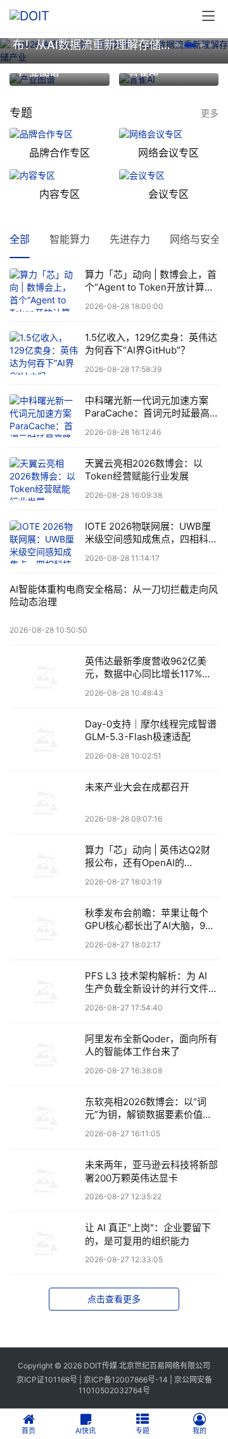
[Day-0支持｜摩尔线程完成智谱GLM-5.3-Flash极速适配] (44, 739)
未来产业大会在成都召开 (137, 787)
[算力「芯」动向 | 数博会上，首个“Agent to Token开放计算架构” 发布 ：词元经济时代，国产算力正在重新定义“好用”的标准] (44, 290)
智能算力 (69, 239)
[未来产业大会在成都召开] (44, 802)
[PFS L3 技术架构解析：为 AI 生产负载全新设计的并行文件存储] (44, 991)
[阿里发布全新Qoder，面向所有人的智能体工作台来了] (44, 1054)
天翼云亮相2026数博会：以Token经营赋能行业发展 (144, 469)
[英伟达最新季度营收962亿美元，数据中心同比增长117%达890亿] (44, 676)
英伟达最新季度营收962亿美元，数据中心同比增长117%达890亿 (148, 668)
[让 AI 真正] (44, 1243)
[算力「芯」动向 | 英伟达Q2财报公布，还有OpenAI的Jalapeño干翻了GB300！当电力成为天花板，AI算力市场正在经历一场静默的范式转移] (44, 865)
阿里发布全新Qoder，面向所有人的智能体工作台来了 (151, 1045)
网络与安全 (195, 239)
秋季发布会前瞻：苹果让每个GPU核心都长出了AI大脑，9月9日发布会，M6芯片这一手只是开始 (151, 920)
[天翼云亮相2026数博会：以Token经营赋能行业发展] (44, 478)
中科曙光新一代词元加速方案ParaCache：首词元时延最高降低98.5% (147, 407)
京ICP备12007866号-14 (126, 1379)
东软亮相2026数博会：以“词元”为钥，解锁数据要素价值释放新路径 (148, 1109)
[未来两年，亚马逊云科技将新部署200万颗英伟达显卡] (44, 1180)
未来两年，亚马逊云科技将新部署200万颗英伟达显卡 (151, 1171)
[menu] (208, 15)
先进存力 (130, 239)
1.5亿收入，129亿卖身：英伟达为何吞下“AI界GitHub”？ (151, 343)
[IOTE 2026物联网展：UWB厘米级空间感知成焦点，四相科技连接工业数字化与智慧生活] (44, 541)
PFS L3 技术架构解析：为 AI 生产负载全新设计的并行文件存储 (151, 983)
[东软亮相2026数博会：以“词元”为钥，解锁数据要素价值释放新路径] (44, 1117)
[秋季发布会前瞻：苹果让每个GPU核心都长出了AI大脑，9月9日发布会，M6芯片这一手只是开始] (44, 928)
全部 (20, 239)
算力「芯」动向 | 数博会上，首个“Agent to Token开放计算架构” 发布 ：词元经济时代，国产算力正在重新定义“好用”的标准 (151, 281)
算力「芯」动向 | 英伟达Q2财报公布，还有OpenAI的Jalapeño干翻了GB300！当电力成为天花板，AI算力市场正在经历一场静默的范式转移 (151, 857)
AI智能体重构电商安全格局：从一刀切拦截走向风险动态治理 (114, 595)
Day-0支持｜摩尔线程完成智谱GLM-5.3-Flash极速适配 (151, 730)
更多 (209, 112)
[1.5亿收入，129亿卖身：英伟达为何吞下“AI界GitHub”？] (44, 353)
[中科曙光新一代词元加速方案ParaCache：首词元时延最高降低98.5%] (44, 415)
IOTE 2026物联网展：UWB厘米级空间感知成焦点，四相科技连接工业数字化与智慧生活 (151, 533)
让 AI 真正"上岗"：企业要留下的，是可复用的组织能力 (148, 1234)
